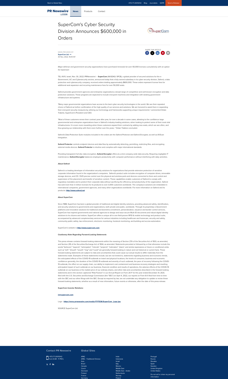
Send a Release (173, 3)
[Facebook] (50, 364)
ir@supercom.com (65, 294)
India (117, 356)
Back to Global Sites (55, 3)
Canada (84, 366)
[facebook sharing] (147, 53)
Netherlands (120, 373)
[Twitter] (47, 364)
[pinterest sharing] (163, 53)
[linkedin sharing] (158, 53)
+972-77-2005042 (55, 356)
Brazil (83, 363)
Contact (101, 11)
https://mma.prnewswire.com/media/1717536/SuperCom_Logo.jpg (92, 301)
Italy (117, 363)
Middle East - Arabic (123, 371)
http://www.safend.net (75, 190)
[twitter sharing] (152, 53)
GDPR (162, 3)
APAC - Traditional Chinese (90, 359)
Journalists (153, 3)
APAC (83, 356)
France (83, 375)
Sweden (154, 366)
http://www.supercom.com (88, 227)
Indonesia (119, 359)
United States (155, 371)
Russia (153, 359)
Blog (145, 3)
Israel (118, 361)
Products (88, 11)
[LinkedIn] (53, 364)
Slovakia (154, 361)
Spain (153, 363)
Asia (82, 361)
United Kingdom (156, 368)
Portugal (154, 356)
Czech (83, 368)
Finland (83, 373)
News (75, 11)
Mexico (118, 366)
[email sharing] (168, 53)
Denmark (84, 371)
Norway (118, 375)
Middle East (120, 368)
